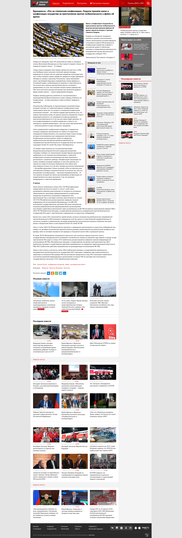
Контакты (36, 526)
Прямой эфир (65, 529)
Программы (82, 3)
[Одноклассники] (52, 273)
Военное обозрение (56, 268)
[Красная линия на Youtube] (126, 528)
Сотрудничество (51, 529)
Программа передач (100, 3)
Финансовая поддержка (96, 529)
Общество (45, 268)
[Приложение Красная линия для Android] (136, 528)
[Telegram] (60, 273)
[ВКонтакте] (48, 273)
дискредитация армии (77, 264)
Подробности (68, 3)
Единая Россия (42, 264)
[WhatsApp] (56, 273)
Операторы (50, 526)
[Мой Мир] (64, 273)
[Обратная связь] (123, 3)
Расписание (64, 526)
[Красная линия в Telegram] (117, 528)
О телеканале (37, 529)
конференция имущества (55, 264)
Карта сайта (91, 535)
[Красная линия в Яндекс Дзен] (121, 528)
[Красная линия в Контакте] (112, 528)
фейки (67, 264)
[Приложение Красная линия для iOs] (139, 528)
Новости (55, 3)
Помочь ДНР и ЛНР (136, 3)
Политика (67, 268)
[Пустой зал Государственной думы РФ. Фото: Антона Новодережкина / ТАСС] (58, 40)
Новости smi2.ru (39, 359)
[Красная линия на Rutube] (130, 528)
